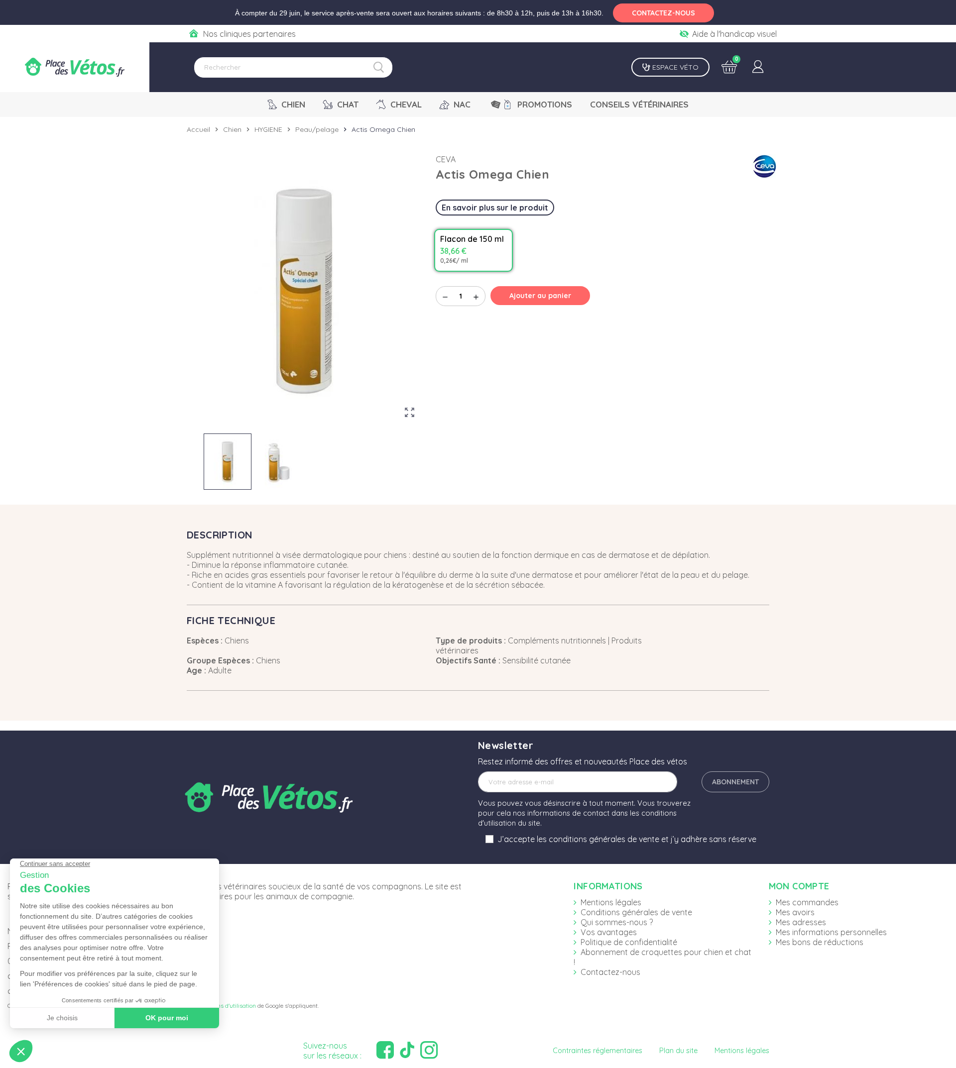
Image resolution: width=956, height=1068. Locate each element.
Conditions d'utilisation (226, 1005)
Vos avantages (609, 932)
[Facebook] (386, 1050)
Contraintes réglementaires (597, 1050)
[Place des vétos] (74, 67)
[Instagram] (430, 1050)
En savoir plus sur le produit (495, 208)
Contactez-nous (610, 972)
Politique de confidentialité (629, 942)
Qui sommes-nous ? (617, 922)
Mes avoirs (795, 912)
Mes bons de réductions (819, 942)
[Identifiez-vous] (758, 67)
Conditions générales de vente (636, 912)
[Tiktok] (408, 1050)
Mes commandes (807, 902)
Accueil (198, 129)
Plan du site (678, 1050)
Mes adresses (801, 922)
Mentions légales (611, 902)
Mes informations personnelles (831, 932)
